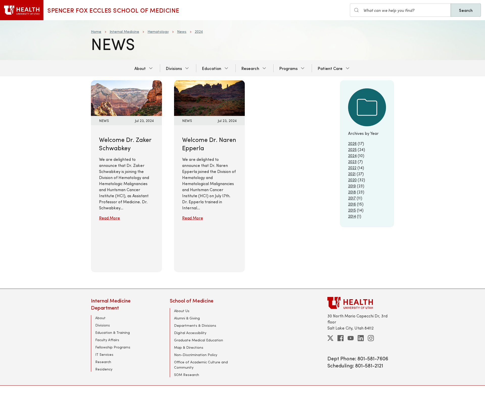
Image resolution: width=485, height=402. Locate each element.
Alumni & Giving (187, 318)
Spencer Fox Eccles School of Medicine (113, 10)
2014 (352, 216)
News (181, 31)
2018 (352, 191)
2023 (352, 161)
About (140, 68)
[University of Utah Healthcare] (360, 303)
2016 (352, 204)
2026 (352, 143)
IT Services (104, 354)
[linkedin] (361, 338)
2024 (199, 31)
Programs (288, 68)
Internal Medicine (124, 31)
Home (96, 31)
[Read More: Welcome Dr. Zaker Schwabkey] (126, 97)
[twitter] (330, 338)
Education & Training (112, 332)
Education (211, 68)
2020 (352, 179)
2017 (352, 197)
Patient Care (330, 68)
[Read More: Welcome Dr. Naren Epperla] (209, 97)
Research (250, 68)
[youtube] (351, 338)
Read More (109, 217)
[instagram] (371, 338)
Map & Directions (188, 347)
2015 (352, 210)
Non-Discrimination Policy (195, 354)
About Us (181, 310)
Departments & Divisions (195, 325)
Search (466, 10)
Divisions (174, 68)
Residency (103, 369)
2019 (352, 185)
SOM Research (186, 374)
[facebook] (340, 338)
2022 (352, 167)
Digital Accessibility (190, 332)
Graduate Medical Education (198, 340)
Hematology (158, 31)
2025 (352, 149)
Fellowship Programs (112, 347)
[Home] (21, 10)
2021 (352, 173)
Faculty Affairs (107, 339)
